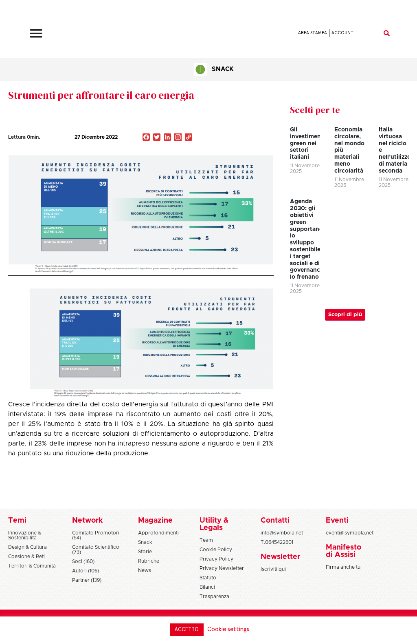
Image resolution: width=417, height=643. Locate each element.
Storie (145, 551)
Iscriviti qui (273, 569)
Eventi (337, 520)
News (144, 570)
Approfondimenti (158, 532)
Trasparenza (214, 596)
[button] (36, 33)
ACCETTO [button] (187, 629)
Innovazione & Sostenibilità (24, 535)
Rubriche (148, 561)
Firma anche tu (343, 567)
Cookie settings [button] (228, 629)
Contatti (275, 520)
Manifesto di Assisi (343, 551)
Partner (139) (86, 580)
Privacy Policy (216, 559)
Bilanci (207, 587)
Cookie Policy (216, 549)
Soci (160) (83, 561)
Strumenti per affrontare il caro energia (101, 95)
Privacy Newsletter (222, 568)
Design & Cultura (27, 547)
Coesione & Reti (26, 556)
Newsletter (280, 557)
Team (206, 540)
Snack (222, 69)
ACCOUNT (342, 33)
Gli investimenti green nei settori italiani (307, 143)
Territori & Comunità (32, 565)
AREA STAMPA (312, 33)
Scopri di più (345, 314)
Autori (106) (85, 570)
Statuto (208, 577)
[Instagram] (178, 137)
